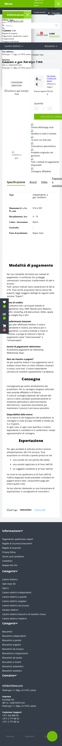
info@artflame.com (12, 685)
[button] (54, 20)
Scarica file (40, 509)
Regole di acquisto (11, 547)
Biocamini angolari (11, 644)
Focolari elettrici (10, 609)
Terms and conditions (13, 556)
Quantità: (38, 103)
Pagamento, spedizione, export (17, 539)
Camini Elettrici (13, 46)
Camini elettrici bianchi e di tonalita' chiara (24, 614)
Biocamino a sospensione (15, 653)
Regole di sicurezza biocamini (17, 543)
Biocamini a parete (11, 640)
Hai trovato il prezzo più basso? (51, 78)
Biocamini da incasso (12, 649)
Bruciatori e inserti (11, 662)
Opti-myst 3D (8, 583)
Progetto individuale (10, 41)
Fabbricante (48, 61)
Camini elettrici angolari (14, 601)
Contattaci (7, 560)
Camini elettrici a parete (14, 596)
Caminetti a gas (13, 53)
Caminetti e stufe (14, 61)
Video (44, 182)
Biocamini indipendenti (14, 636)
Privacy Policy (9, 552)
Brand (33, 182)
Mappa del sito (9, 565)
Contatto (37, 28)
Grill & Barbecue (48, 53)
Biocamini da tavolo (12, 657)
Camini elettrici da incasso (15, 605)
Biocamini (50, 46)
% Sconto (32, 61)
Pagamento (54, 36)
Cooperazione (8, 38)
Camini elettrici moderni (14, 618)
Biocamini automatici (12, 666)
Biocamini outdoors (12, 670)
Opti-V (5, 588)
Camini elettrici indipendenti (16, 592)
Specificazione (16, 182)
